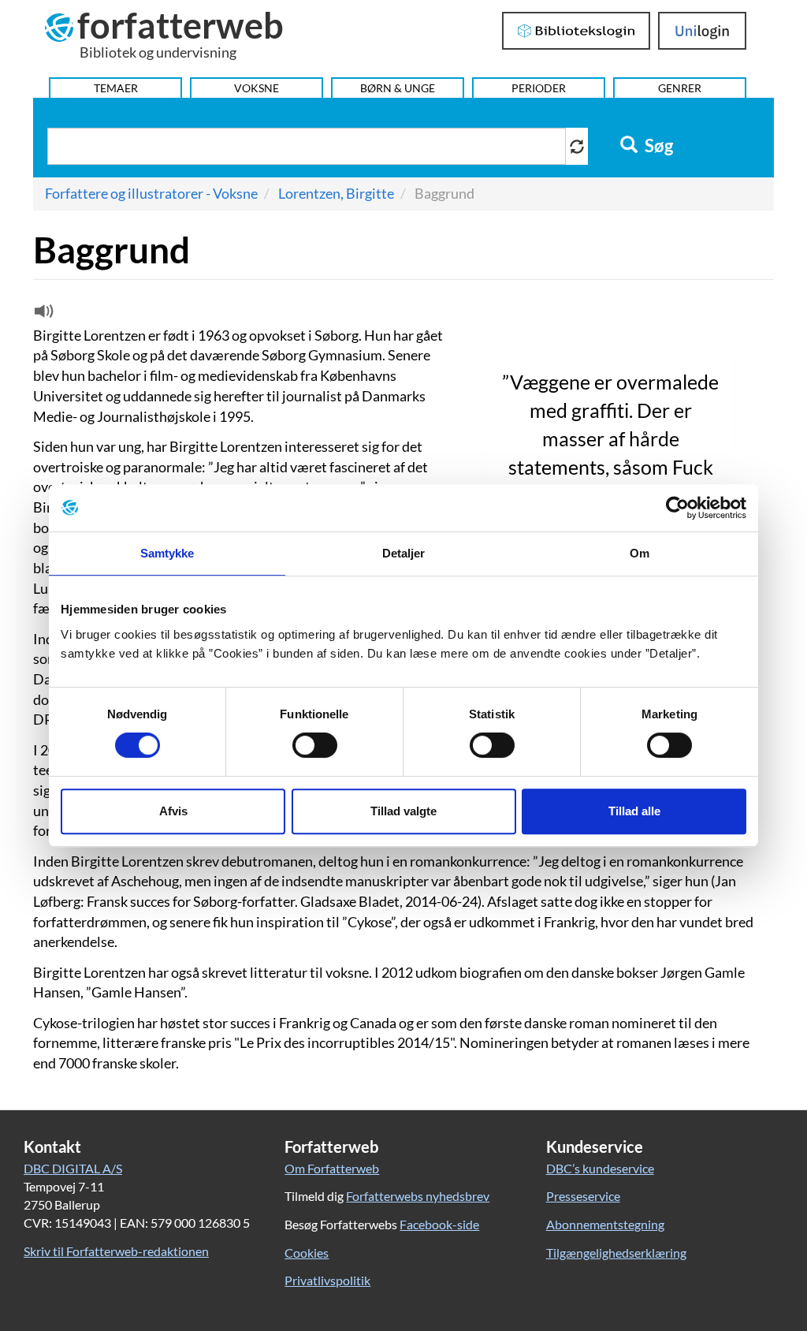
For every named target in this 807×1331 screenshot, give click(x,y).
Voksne (256, 88)
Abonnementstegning (605, 1224)
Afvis (173, 811)
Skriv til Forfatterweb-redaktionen (116, 1250)
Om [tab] (639, 553)
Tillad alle (634, 811)
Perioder (538, 88)
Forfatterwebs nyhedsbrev (417, 1195)
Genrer (679, 88)
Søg (657, 146)
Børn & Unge (397, 88)
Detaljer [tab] (404, 553)
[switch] (314, 745)
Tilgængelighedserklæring (616, 1252)
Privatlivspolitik (327, 1280)
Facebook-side (439, 1224)
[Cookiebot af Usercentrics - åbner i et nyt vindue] (677, 508)
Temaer (116, 88)
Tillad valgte (403, 811)
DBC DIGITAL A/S (73, 1168)
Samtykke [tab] (167, 553)
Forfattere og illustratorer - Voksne (151, 193)
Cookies (306, 1252)
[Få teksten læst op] (41, 314)
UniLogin (703, 30)
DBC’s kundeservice (600, 1168)
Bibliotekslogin (576, 30)
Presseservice (583, 1195)
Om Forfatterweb (331, 1168)
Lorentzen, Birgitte (336, 193)
